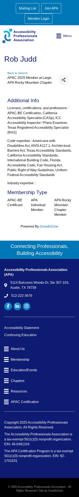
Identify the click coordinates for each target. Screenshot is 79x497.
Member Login (38, 18)
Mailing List (27, 8)
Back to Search (17, 73)
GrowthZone (49, 226)
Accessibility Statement (21, 328)
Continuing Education (20, 335)
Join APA (51, 8)
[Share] (63, 80)
